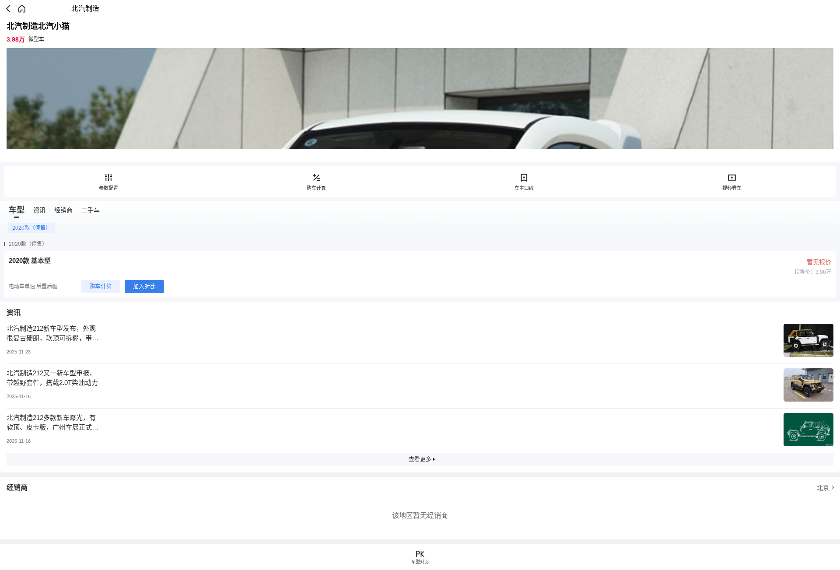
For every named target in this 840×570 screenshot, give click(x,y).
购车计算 (316, 188)
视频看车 (732, 188)
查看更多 (420, 459)
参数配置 (108, 188)
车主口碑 (524, 188)
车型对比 (420, 562)
